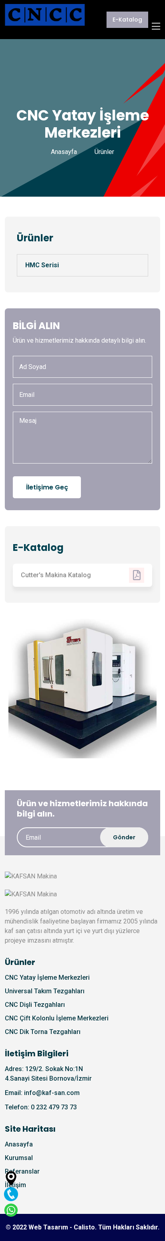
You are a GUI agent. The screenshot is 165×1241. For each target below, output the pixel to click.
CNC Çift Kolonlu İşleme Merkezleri (57, 1018)
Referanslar (22, 1171)
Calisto (84, 1227)
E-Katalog (127, 20)
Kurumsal (19, 1158)
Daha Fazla (55, 727)
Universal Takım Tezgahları (45, 991)
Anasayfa (64, 152)
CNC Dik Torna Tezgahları (42, 1032)
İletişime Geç (47, 487)
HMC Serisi (42, 265)
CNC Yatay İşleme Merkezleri (47, 977)
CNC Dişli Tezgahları (35, 1004)
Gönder (124, 837)
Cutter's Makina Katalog (56, 575)
